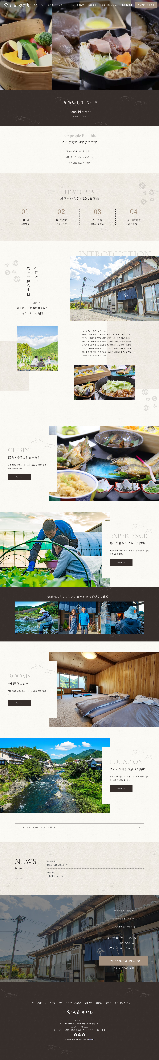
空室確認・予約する (146, 5)
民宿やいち (38, 5)
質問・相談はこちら (110, 5)
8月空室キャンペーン (55, 876)
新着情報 (92, 5)
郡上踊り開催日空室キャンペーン (60, 864)
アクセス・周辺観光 (73, 1003)
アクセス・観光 (75, 5)
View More (19, 477)
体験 (60, 5)
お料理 (50, 5)
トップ (31, 1003)
